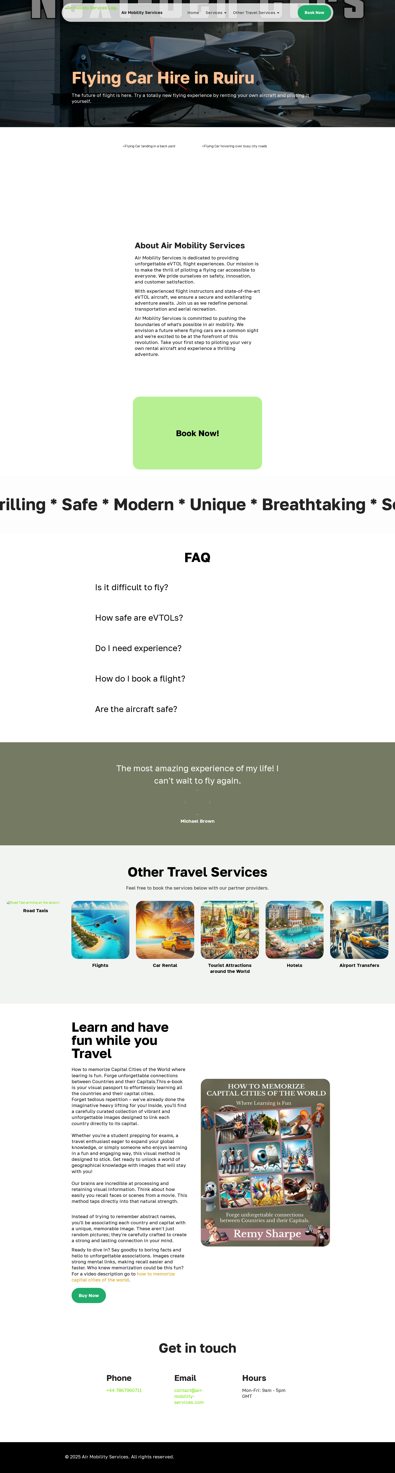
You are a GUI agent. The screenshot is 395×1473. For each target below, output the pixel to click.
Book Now (314, 12)
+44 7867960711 (124, 1390)
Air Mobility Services (142, 12)
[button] (197, 587)
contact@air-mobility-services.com (189, 1396)
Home (193, 12)
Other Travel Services (254, 12)
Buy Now (89, 1295)
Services (214, 12)
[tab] (197, 587)
